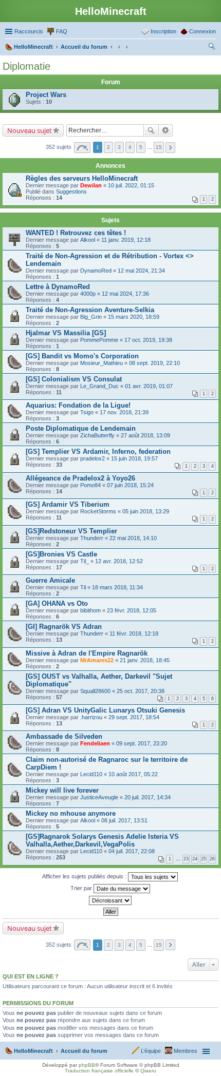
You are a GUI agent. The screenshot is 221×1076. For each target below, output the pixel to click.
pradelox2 (92, 458)
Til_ (84, 561)
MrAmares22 (97, 660)
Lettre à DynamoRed (58, 287)
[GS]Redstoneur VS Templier (71, 531)
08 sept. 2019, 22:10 (154, 363)
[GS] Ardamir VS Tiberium (67, 504)
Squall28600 (95, 691)
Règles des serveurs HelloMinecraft (82, 178)
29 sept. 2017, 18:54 (133, 717)
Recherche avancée (166, 130)
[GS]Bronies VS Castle (61, 554)
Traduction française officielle (99, 1070)
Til (83, 587)
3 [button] (119, 147)
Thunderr (91, 538)
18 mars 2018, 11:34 (117, 587)
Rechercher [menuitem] (212, 48)
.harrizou (91, 717)
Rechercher (151, 130)
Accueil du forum (84, 1051)
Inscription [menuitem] (163, 31)
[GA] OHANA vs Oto (57, 603)
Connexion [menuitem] (202, 31)
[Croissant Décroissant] (110, 900)
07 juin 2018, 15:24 (130, 485)
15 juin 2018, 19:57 (134, 458)
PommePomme (99, 340)
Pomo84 (90, 485)
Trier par (82, 888)
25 (203, 858)
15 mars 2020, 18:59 (133, 317)
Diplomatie (26, 66)
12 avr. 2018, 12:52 (119, 561)
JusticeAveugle (99, 797)
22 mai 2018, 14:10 (133, 538)
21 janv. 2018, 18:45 (145, 660)
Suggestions (71, 191)
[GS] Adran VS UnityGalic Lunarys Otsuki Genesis (105, 710)
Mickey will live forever (62, 790)
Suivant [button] (170, 147)
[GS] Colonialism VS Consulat (74, 379)
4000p (88, 294)
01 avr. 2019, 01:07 (149, 386)
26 (212, 858)
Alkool (87, 240)
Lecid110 (91, 774)
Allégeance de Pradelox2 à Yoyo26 (80, 478)
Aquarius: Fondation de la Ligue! (78, 405)
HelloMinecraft (33, 1051)
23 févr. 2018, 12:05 (131, 610)
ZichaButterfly (97, 435)
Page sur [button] (82, 147)
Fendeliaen (95, 743)
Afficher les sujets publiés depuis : (85, 876)
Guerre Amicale (50, 580)
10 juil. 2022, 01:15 (131, 185)
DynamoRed (96, 270)
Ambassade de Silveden (64, 736)
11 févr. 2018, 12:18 (133, 633)
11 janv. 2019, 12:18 (126, 240)
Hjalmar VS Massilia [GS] (66, 333)
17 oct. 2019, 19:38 (148, 340)
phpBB (87, 1065)
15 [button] (159, 147)
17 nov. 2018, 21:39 (124, 412)
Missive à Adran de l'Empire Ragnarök (87, 653)
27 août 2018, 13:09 (145, 435)
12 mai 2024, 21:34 (141, 270)
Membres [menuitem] (185, 1051)
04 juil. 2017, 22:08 (131, 851)
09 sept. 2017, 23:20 (141, 743)
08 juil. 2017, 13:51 (124, 820)
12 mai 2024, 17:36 (125, 294)
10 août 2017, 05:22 (133, 774)
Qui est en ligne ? (31, 976)
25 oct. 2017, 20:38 (140, 691)
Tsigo (87, 412)
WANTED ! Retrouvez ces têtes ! (76, 233)
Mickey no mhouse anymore (71, 813)
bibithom (90, 610)
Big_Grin (91, 317)
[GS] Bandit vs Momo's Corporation (82, 356)
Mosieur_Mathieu (101, 363)
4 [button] (130, 147)
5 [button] (140, 147)
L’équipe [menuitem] (151, 1051)
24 (194, 858)
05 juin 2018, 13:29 (145, 511)
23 (186, 858)
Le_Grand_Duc (99, 386)
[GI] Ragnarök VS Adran (64, 626)
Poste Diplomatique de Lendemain (81, 428)
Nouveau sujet (29, 130)
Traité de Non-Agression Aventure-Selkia (90, 310)
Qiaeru (148, 1070)
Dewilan (91, 185)
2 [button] (108, 147)
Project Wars (46, 95)
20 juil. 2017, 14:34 (147, 797)
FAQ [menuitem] (61, 31)
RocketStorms (98, 511)
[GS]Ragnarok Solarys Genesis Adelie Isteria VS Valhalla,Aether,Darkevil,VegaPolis (102, 840)
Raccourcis (28, 31)
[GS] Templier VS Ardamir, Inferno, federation (98, 451)
